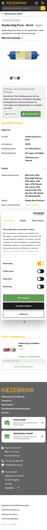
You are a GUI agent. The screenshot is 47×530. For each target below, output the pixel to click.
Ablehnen (23, 314)
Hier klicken (30, 205)
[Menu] (4, 3)
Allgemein (6, 130)
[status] (11, 20)
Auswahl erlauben (24, 306)
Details (5, 168)
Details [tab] (23, 221)
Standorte (6, 400)
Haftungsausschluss (10, 514)
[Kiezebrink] (17, 3)
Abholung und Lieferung (13, 396)
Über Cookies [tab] (38, 221)
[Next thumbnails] (43, 78)
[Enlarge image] (22, 55)
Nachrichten (7, 404)
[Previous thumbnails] (4, 78)
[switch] (40, 271)
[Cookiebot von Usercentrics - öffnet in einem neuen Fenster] (33, 213)
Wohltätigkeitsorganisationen (16, 408)
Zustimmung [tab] (8, 221)
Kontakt (5, 412)
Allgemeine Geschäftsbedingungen (15, 505)
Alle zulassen (23, 298)
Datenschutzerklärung (10, 510)
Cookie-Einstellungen (10, 519)
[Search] (42, 8)
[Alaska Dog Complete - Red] (10, 350)
